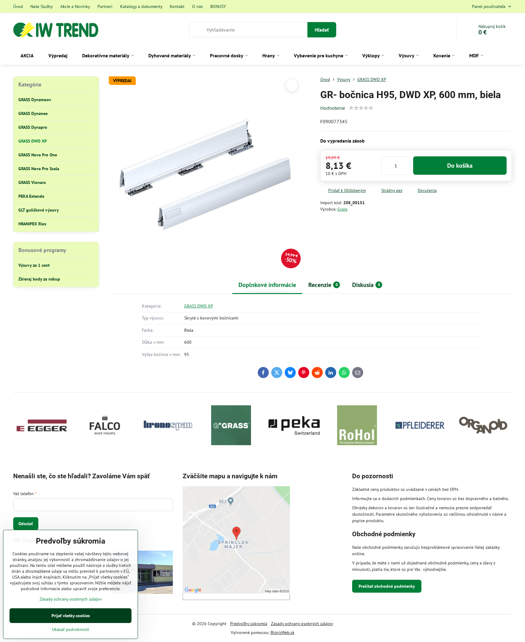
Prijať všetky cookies (70, 615)
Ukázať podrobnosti (70, 629)
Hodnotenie (332, 108)
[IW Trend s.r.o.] (142, 573)
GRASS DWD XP (198, 306)
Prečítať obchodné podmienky (387, 586)
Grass (342, 209)
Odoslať (25, 523)
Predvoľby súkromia (248, 623)
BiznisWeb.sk (283, 632)
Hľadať (322, 30)
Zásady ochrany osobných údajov (302, 623)
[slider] (361, 107)
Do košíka (460, 166)
